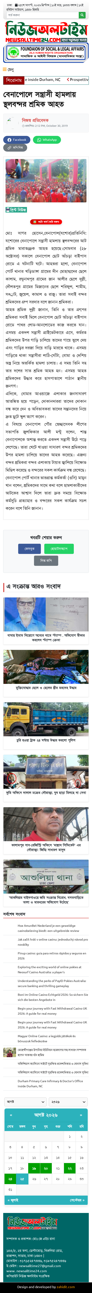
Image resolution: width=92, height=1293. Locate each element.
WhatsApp (50, 140)
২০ (46, 1168)
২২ (70, 1168)
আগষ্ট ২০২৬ (46, 1115)
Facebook (19, 140)
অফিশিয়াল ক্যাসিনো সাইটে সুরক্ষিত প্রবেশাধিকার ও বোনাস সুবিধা (53, 1064)
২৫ (22, 1179)
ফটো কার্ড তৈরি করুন (46, 222)
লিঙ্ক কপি (46, 561)
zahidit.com (66, 1287)
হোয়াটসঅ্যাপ (59, 549)
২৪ (10, 1179)
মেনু (10, 69)
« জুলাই (13, 1200)
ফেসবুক (29, 549)
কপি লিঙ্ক (18, 147)
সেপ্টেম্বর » (77, 1200)
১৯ (34, 1168)
